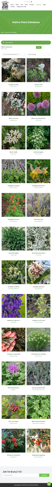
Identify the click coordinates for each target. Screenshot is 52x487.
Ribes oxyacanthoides (38, 421)
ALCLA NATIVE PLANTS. (32, 485)
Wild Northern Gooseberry (38, 423)
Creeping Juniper (13, 356)
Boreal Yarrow (13, 86)
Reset (38, 47)
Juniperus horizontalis (13, 354)
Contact (12, 6)
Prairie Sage (38, 255)
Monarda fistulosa (13, 388)
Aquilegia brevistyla (13, 186)
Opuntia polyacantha (38, 388)
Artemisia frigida (13, 253)
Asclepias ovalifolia (13, 287)
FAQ (22, 4)
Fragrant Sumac (13, 423)
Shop (26, 4)
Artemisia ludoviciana (38, 253)
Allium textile (13, 152)
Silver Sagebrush (38, 221)
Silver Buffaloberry (38, 457)
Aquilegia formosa (13, 219)
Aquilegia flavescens (38, 186)
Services (32, 4)
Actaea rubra (38, 85)
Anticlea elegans (38, 152)
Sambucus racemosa (13, 455)
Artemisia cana (38, 219)
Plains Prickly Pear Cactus (38, 389)
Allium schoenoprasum (38, 118)
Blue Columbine (13, 187)
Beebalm (13, 389)
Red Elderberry (13, 457)
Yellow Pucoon (38, 356)
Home (12, 4)
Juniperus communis (38, 320)
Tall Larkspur (13, 322)
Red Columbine (13, 221)
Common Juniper (38, 322)
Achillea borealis (13, 85)
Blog (44, 4)
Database (38, 4)
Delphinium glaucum (13, 320)
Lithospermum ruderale (38, 354)
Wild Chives (38, 120)
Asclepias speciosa (38, 287)
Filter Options (9, 42)
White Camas (38, 154)
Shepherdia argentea (38, 455)
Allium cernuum (13, 118)
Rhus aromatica (13, 421)
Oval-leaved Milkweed (13, 288)
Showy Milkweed (38, 288)
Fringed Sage (13, 255)
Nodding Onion (13, 120)
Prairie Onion (14, 154)
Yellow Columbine (38, 187)
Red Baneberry (38, 86)
